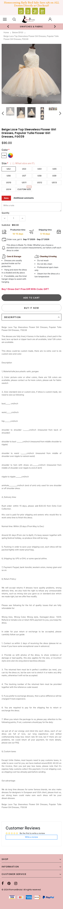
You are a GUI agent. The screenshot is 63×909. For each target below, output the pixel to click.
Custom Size (24, 189)
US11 (24, 182)
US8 (39, 175)
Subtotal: (6, 225)
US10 (8, 182)
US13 (54, 182)
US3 (24, 169)
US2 (8, 169)
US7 (24, 175)
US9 (54, 175)
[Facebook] (3, 883)
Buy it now (31, 308)
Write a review (31, 837)
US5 (54, 169)
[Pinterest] (8, 883)
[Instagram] (15, 883)
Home (6, 32)
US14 (8, 189)
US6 (9, 175)
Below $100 (17, 32)
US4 (39, 169)
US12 (39, 182)
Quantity (5, 213)
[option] (32, 26)
